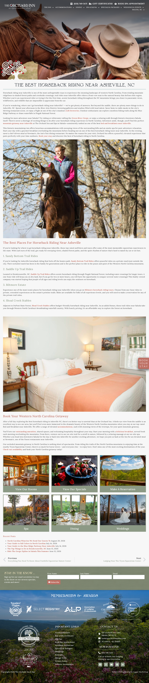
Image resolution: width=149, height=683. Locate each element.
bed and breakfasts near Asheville (116, 123)
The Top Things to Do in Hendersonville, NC (26, 549)
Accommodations (63, 7)
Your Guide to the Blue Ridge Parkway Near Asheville (31, 546)
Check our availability (12, 449)
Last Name (85, 573)
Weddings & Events (132, 7)
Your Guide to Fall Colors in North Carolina (26, 543)
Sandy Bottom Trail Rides (82, 261)
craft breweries (72, 111)
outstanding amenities (26, 431)
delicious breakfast (124, 431)
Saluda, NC (137, 10)
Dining (79, 7)
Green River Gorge (80, 118)
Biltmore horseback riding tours (99, 290)
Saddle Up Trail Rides (40, 274)
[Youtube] (111, 665)
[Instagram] (106, 665)
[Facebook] (100, 665)
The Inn (47, 7)
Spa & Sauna (91, 7)
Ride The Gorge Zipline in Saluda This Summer (28, 551)
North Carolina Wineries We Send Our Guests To (29, 541)
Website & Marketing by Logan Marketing (130, 672)
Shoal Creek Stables (41, 306)
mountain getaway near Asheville (18, 123)
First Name (52, 573)
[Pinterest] (117, 665)
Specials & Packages (110, 7)
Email (115, 573)
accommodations (65, 427)
